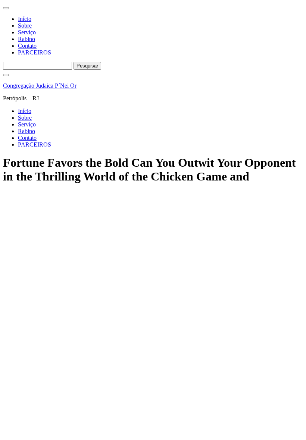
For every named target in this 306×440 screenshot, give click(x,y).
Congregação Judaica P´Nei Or (39, 85)
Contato (27, 46)
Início (24, 19)
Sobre (25, 25)
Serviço (27, 32)
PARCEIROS (34, 52)
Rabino (26, 39)
